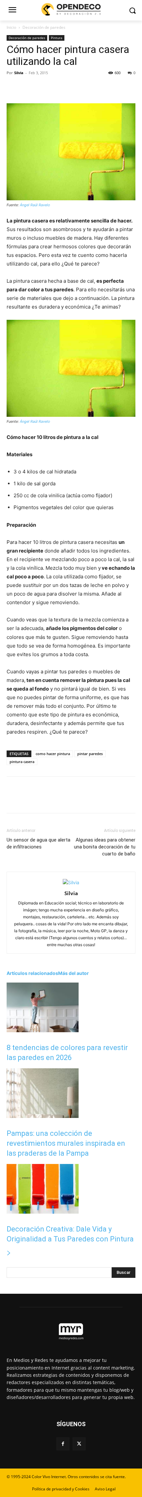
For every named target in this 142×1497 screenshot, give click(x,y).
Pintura (56, 37)
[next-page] (9, 1253)
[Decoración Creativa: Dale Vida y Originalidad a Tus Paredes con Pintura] (43, 1212)
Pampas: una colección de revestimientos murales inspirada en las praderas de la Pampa (66, 1143)
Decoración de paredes (43, 27)
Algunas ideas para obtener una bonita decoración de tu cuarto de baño (104, 847)
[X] (28, 87)
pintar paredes (90, 753)
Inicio (11, 27)
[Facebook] (13, 87)
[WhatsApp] (58, 87)
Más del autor (73, 973)
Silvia (18, 72)
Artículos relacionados (32, 973)
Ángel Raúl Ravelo (35, 205)
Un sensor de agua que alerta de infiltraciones (38, 843)
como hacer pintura (53, 753)
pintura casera (22, 761)
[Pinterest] (43, 87)
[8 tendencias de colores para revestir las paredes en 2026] (43, 1030)
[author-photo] (71, 882)
